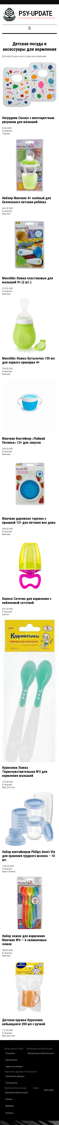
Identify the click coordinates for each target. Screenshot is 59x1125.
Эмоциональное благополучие (41, 1053)
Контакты (9, 1113)
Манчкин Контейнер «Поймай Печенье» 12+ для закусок (23, 441)
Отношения (10, 1053)
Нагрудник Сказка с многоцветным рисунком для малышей (28, 120)
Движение (9, 1106)
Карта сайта (49, 1090)
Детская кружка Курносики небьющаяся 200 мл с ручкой (23, 1022)
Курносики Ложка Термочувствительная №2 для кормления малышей (24, 772)
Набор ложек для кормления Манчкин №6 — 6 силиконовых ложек (24, 940)
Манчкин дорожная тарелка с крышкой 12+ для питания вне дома (28, 521)
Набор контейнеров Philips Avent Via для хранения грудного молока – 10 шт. (28, 856)
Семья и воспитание (13, 1066)
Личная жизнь (11, 1060)
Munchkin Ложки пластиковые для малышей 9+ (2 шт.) (27, 280)
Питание (8, 1099)
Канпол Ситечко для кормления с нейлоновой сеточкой (26, 601)
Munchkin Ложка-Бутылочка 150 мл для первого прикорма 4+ (28, 360)
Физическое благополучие (16, 1092)
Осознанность (11, 1083)
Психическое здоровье (14, 1076)
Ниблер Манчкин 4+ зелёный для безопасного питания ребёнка (26, 200)
